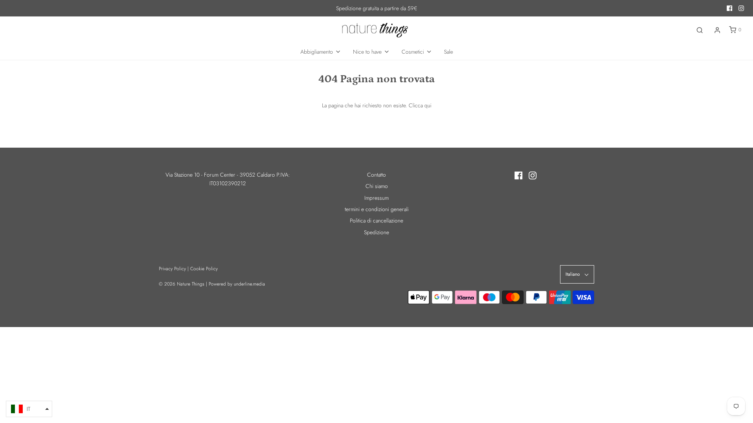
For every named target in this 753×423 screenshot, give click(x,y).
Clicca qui (420, 105)
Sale (448, 52)
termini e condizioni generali (377, 209)
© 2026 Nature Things (181, 283)
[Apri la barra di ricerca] (700, 30)
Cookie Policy (204, 268)
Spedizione (376, 232)
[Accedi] (717, 30)
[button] (29, 409)
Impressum (376, 198)
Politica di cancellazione (376, 220)
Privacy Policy (172, 268)
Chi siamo (377, 186)
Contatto (376, 175)
